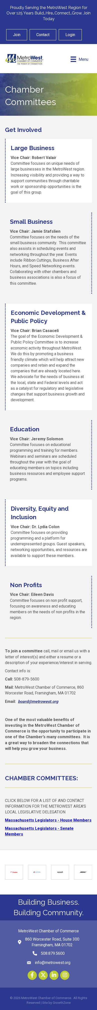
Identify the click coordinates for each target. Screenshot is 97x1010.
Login (70, 34)
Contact (42, 34)
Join (16, 34)
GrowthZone (62, 1003)
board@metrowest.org (38, 701)
